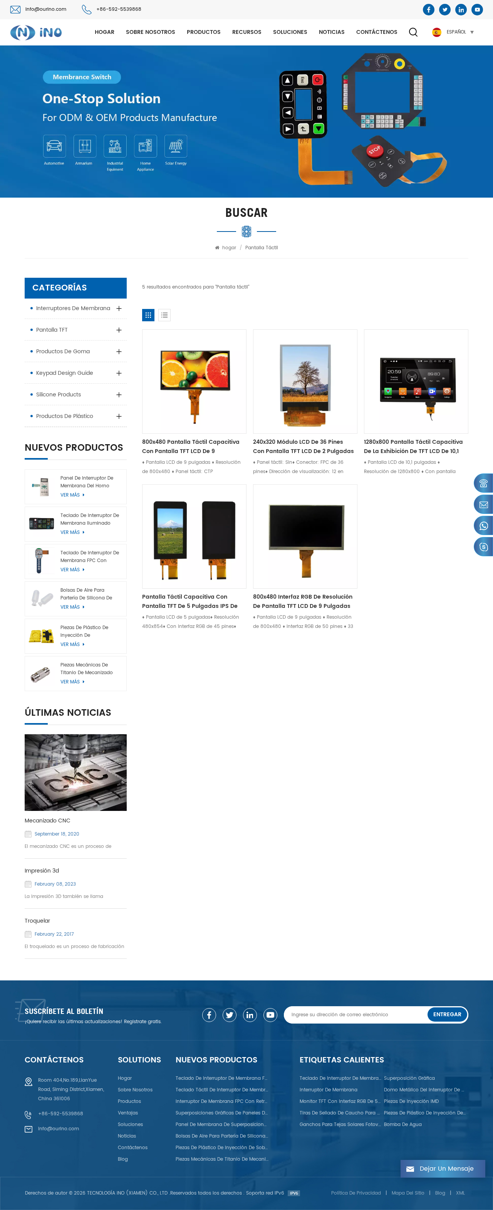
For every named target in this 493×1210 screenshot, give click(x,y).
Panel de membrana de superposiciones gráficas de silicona (222, 1124)
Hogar (125, 1078)
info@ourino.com (45, 9)
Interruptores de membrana (73, 308)
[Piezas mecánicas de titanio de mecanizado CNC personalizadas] (41, 673)
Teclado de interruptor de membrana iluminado (89, 519)
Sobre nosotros (150, 32)
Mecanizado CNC (47, 821)
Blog (123, 1159)
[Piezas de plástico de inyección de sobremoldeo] (41, 635)
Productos (204, 32)
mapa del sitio (408, 1193)
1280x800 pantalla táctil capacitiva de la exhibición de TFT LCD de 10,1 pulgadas (413, 447)
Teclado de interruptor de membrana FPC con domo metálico (89, 557)
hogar (104, 32)
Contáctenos (376, 32)
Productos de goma (63, 351)
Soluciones (290, 32)
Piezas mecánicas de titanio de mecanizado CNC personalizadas (86, 669)
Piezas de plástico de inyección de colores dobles (425, 1113)
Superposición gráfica (409, 1078)
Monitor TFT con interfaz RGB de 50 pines (341, 1101)
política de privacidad (356, 1193)
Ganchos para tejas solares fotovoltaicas (341, 1124)
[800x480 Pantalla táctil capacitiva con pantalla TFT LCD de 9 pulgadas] (194, 381)
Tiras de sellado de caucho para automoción (341, 1113)
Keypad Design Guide (64, 373)
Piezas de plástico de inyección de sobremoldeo (84, 631)
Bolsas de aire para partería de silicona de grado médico (86, 594)
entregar (447, 1014)
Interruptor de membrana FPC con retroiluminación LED (222, 1101)
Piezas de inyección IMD (411, 1101)
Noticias (332, 32)
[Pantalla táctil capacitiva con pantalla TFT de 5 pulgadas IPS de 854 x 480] (194, 536)
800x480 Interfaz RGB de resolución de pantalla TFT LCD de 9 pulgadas (302, 601)
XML (460, 1193)
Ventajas (128, 1113)
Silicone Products (58, 394)
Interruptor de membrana (328, 1090)
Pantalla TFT (52, 330)
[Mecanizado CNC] (76, 772)
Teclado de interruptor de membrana (341, 1078)
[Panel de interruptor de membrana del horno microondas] (41, 486)
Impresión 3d (42, 871)
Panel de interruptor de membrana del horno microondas (86, 482)
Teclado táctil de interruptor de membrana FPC (222, 1090)
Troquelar (37, 921)
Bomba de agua (403, 1124)
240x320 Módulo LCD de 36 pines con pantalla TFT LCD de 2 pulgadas (303, 447)
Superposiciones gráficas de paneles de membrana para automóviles (222, 1113)
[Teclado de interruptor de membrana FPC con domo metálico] (41, 560)
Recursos (247, 32)
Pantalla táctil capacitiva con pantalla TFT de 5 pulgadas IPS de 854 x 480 (190, 601)
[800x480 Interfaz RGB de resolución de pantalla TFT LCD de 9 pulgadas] (305, 536)
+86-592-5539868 (118, 9)
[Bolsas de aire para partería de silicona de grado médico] (41, 598)
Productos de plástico (64, 416)
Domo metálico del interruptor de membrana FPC (425, 1090)
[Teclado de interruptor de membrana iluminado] (41, 523)
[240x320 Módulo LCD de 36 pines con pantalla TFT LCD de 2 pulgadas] (305, 381)
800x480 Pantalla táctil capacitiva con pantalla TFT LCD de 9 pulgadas (191, 447)
